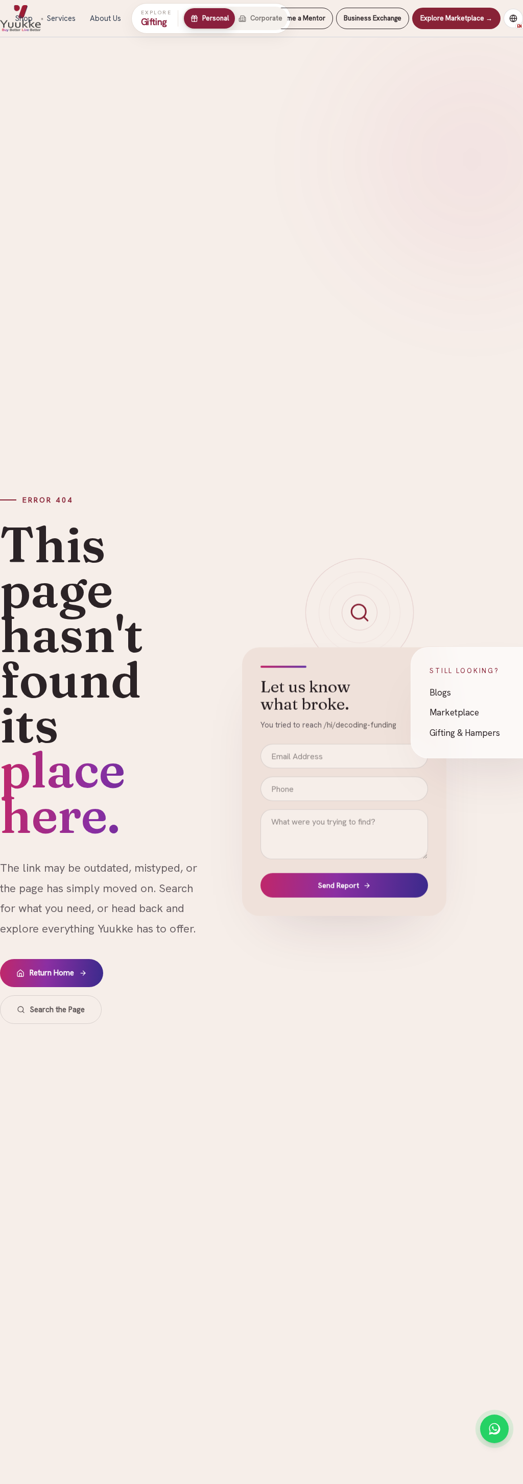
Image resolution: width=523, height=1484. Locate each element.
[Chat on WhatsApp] (494, 1429)
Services (61, 18)
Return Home (52, 973)
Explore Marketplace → (456, 18)
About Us (105, 18)
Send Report (338, 886)
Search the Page (57, 1009)
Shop (24, 18)
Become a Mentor (298, 18)
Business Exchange (372, 18)
